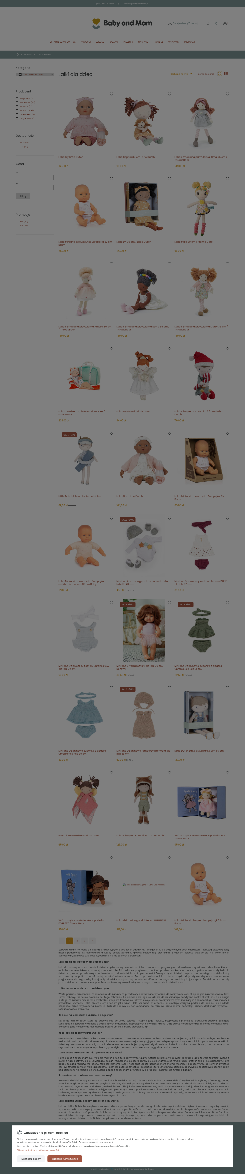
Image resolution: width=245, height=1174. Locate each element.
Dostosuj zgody (31, 1159)
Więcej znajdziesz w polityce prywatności (38, 1150)
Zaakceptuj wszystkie (65, 1159)
